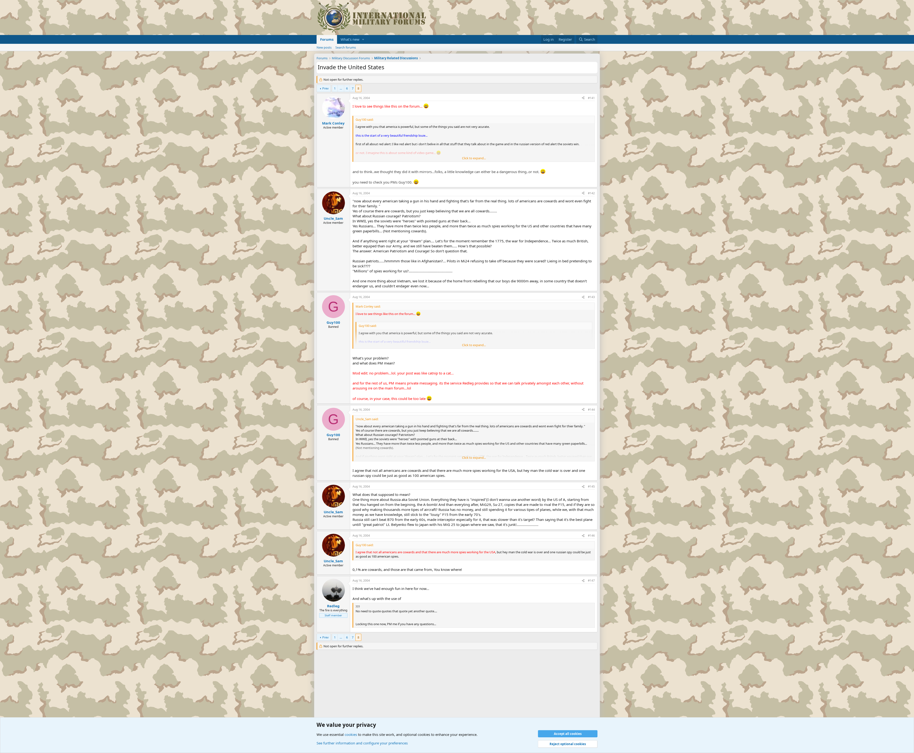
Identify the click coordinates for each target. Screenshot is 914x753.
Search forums (345, 47)
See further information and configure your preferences (362, 743)
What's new (350, 39)
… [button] (341, 88)
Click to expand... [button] (474, 158)
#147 (591, 580)
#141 (591, 98)
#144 (591, 410)
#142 (591, 193)
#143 (591, 297)
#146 (591, 536)
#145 (591, 486)
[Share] (583, 98)
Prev (325, 88)
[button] (363, 39)
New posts (324, 47)
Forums (326, 39)
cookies (351, 734)
